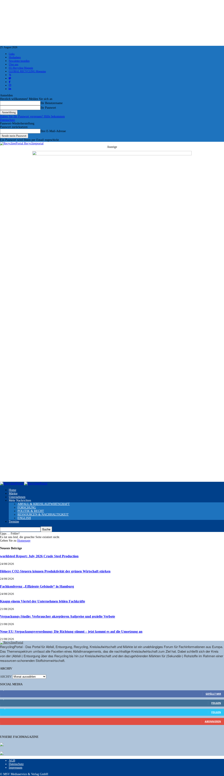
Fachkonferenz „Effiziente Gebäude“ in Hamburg (37, 586)
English (24, 518)
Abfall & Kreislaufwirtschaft (44, 504)
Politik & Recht (31, 511)
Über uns (13, 64)
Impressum (15, 767)
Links (12, 53)
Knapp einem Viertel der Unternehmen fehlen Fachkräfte (42, 601)
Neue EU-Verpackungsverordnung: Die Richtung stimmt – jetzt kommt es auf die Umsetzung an (71, 631)
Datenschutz (7, 120)
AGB (12, 760)
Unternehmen (17, 497)
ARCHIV (6, 676)
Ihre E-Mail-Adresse (53, 131)
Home (12, 490)
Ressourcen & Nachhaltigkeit (43, 514)
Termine (14, 521)
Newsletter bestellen (19, 60)
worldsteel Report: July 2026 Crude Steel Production (39, 556)
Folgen (216, 703)
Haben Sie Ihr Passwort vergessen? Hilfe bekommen (32, 116)
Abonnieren (213, 721)
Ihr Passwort (48, 107)
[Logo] (12, 483)
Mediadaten (15, 57)
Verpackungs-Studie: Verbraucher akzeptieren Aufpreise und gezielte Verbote (57, 616)
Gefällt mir (213, 693)
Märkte (13, 493)
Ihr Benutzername (51, 103)
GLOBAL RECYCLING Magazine (27, 71)
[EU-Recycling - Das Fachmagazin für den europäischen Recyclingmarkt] (2, 745)
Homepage (23, 540)
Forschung (27, 507)
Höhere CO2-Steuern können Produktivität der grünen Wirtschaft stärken (55, 571)
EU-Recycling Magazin (21, 67)
